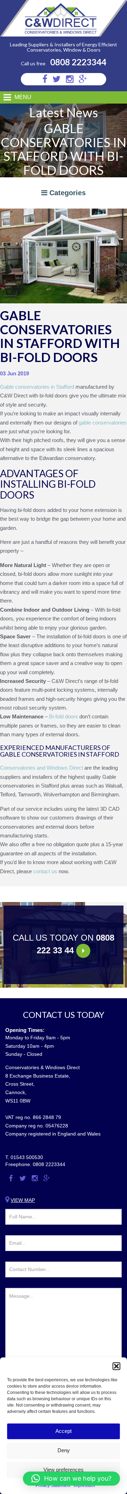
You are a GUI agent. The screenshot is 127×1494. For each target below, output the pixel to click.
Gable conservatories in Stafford (37, 387)
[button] (116, 1366)
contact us (45, 871)
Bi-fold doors (63, 716)
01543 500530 (27, 1157)
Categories (66, 193)
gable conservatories (103, 423)
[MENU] (4, 97)
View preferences (63, 1470)
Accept (63, 1431)
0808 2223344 (78, 62)
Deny (64, 1450)
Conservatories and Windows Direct (41, 768)
